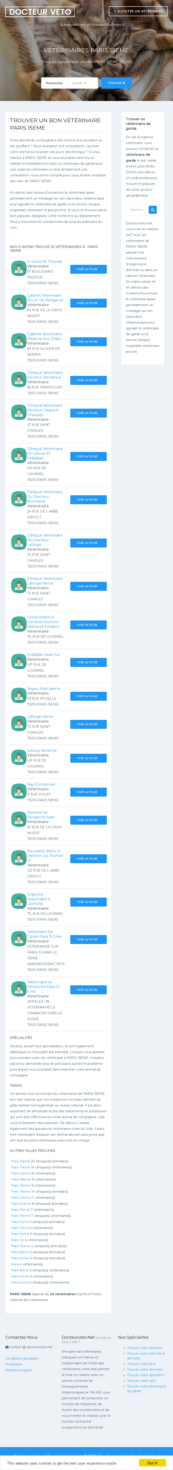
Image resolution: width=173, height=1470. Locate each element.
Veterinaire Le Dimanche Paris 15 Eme (43, 987)
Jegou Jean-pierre (43, 688)
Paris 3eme (20, 1258)
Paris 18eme (21, 1179)
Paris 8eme (20, 1252)
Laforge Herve (40, 716)
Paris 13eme (20, 1216)
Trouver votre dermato (145, 1369)
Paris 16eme (20, 1185)
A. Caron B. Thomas (44, 261)
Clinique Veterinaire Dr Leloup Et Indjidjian (45, 453)
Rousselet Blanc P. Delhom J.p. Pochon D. (45, 856)
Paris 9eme (20, 1234)
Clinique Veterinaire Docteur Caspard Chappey (45, 410)
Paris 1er (17, 1240)
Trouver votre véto (141, 1381)
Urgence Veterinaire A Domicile (38, 899)
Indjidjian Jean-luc (43, 655)
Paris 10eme (21, 1246)
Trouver (115, 83)
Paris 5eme (20, 1222)
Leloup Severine (42, 750)
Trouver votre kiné (141, 1364)
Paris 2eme (20, 1282)
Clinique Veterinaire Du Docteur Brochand (45, 497)
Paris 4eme (20, 1276)
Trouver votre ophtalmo (145, 1375)
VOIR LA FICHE (87, 269)
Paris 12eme (20, 1173)
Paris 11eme (20, 1210)
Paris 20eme (21, 1204)
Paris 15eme (20, 1161)
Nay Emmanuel (41, 784)
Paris (15, 1264)
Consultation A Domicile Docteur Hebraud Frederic (43, 622)
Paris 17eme (20, 1167)
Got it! (152, 1463)
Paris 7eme (20, 1228)
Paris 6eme (20, 1270)
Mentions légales (18, 1370)
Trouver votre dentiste (144, 1348)
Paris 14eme (20, 1198)
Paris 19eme (20, 1192)
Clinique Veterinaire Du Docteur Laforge (45, 540)
